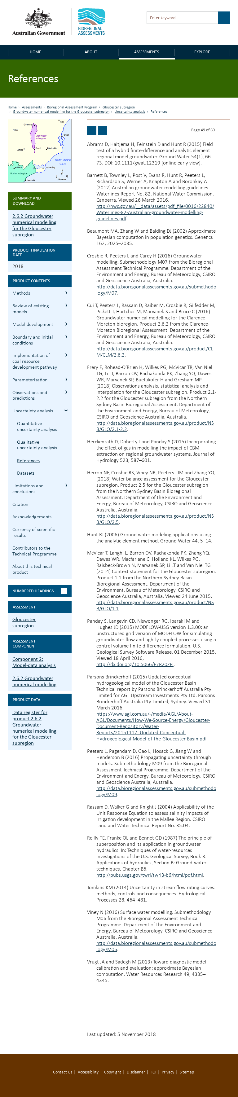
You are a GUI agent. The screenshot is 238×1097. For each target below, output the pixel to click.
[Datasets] (102, 130)
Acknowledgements (31, 517)
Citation (20, 504)
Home (35, 52)
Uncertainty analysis (130, 112)
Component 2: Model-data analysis (34, 662)
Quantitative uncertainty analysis (37, 426)
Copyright (112, 1072)
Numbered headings (33, 591)
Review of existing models (30, 309)
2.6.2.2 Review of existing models (66, 305)
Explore (202, 52)
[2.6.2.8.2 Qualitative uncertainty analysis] (91, 130)
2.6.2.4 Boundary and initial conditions (66, 336)
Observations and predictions (29, 395)
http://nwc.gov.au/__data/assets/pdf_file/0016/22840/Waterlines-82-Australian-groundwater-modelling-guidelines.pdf (155, 213)
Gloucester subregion (119, 107)
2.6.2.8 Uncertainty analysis (66, 410)
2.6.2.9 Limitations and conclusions (66, 485)
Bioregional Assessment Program (72, 107)
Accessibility (88, 1072)
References (28, 460)
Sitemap (187, 1072)
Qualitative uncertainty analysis (37, 445)
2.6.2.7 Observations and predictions (66, 392)
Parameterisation (29, 380)
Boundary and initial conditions (32, 340)
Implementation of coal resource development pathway (34, 361)
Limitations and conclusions (27, 489)
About (91, 52)
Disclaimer (136, 1072)
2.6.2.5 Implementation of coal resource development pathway (66, 354)
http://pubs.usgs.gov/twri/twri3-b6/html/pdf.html (149, 875)
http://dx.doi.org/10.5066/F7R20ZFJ (135, 664)
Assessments (146, 52)
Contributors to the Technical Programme (34, 551)
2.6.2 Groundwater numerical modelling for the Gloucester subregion (34, 225)
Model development (32, 324)
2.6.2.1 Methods (66, 292)
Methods (21, 293)
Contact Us (62, 1072)
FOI (153, 1072)
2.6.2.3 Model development (66, 323)
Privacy (168, 1072)
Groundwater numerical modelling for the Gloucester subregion (61, 112)
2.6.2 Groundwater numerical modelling (34, 681)
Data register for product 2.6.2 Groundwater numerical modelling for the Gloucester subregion (34, 728)
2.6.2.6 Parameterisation (66, 379)
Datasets (25, 473)
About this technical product (32, 569)
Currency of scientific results (33, 532)
